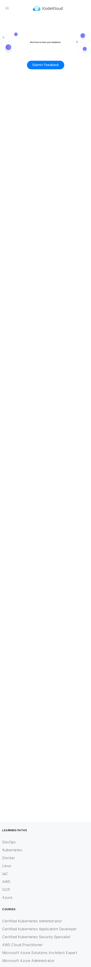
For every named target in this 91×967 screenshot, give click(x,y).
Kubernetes (12, 850)
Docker (8, 858)
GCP (6, 890)
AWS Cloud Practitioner (22, 945)
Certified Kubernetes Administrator (32, 921)
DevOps (9, 842)
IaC (5, 874)
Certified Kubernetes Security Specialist (36, 937)
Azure (7, 897)
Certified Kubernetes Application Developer (39, 929)
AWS (6, 882)
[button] (45, 65)
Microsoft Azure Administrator (28, 961)
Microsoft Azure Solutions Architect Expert (39, 953)
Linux (6, 866)
